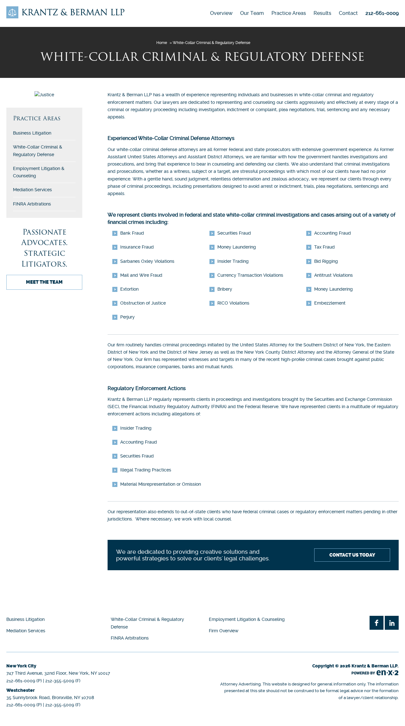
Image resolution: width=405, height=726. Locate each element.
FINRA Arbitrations (32, 203)
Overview (221, 13)
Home (161, 43)
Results (322, 13)
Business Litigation (32, 133)
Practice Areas (288, 13)
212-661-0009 (382, 13)
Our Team (252, 13)
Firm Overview (224, 630)
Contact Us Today (352, 555)
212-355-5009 (59, 680)
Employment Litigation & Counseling (247, 619)
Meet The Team (44, 282)
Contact (348, 13)
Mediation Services (32, 189)
